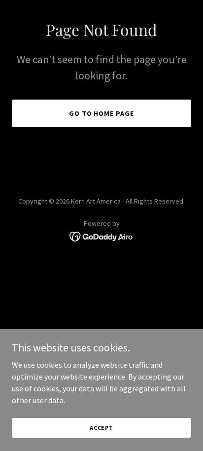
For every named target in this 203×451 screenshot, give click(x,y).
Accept (101, 427)
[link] (101, 236)
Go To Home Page (102, 113)
